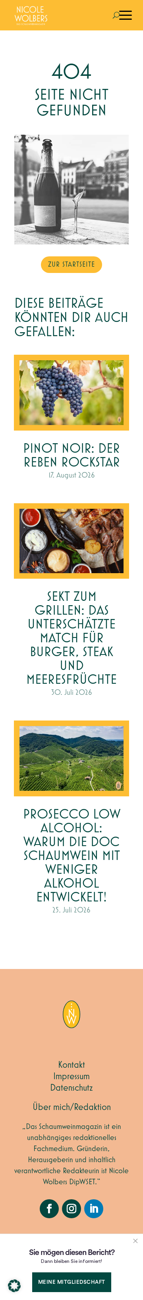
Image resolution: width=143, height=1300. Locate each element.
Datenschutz (71, 1088)
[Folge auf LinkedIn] (93, 1208)
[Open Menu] (125, 15)
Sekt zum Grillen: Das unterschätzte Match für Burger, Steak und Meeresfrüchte (71, 638)
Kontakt (71, 1065)
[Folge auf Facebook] (49, 1208)
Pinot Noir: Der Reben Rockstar (71, 456)
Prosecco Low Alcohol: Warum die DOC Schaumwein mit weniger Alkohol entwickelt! (71, 856)
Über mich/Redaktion (72, 1107)
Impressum (71, 1076)
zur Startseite (71, 264)
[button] (14, 1286)
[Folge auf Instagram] (71, 1208)
